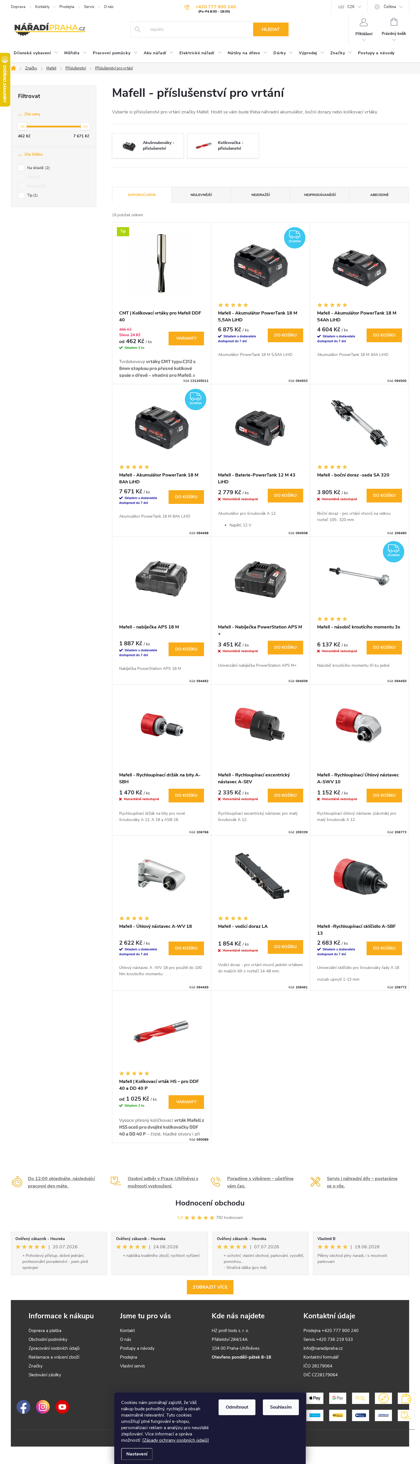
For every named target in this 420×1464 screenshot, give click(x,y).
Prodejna (66, 6)
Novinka (36, 186)
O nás (108, 6)
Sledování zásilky (45, 1375)
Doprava (18, 6)
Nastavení (136, 1454)
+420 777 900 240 (340, 1330)
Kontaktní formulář (321, 1357)
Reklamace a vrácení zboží (54, 1357)
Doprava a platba (45, 1330)
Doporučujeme (142, 195)
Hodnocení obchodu (210, 1203)
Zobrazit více (210, 1287)
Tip (32, 195)
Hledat (271, 29)
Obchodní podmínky (48, 1339)
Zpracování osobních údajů (54, 1348)
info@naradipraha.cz (323, 1348)
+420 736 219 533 (334, 1339)
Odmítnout (237, 1407)
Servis (89, 6)
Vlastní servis (132, 1366)
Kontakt (127, 1330)
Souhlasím (281, 1407)
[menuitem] (36, 53)
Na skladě (38, 168)
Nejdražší (260, 195)
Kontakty (42, 6)
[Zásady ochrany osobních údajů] (175, 1440)
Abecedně (379, 195)
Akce (33, 177)
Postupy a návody (137, 1348)
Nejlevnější (201, 195)
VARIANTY (186, 338)
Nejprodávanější (320, 195)
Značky (36, 1366)
